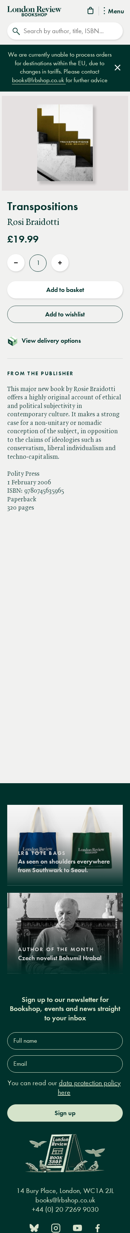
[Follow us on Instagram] (55, 1227)
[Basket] (91, 11)
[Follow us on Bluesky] (34, 1227)
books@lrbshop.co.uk (39, 80)
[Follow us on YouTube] (77, 1227)
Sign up (65, 1113)
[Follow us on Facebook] (97, 1227)
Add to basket (65, 290)
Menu (116, 11)
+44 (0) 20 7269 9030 (65, 1209)
